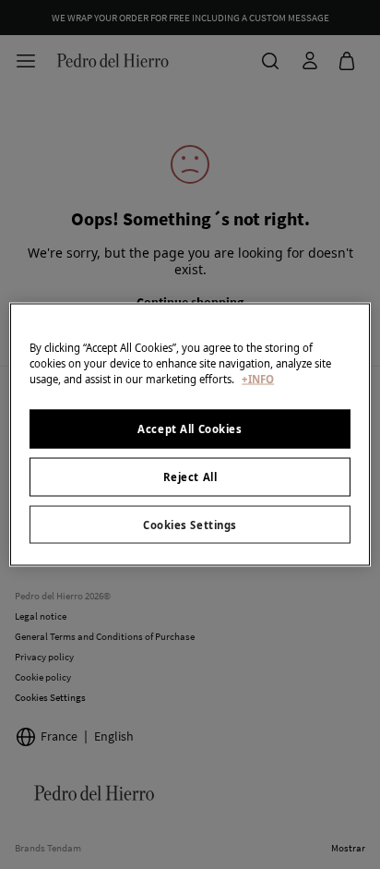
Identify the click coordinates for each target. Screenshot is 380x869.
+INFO (258, 378)
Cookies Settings (190, 524)
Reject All (190, 476)
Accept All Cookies (189, 428)
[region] (189, 434)
